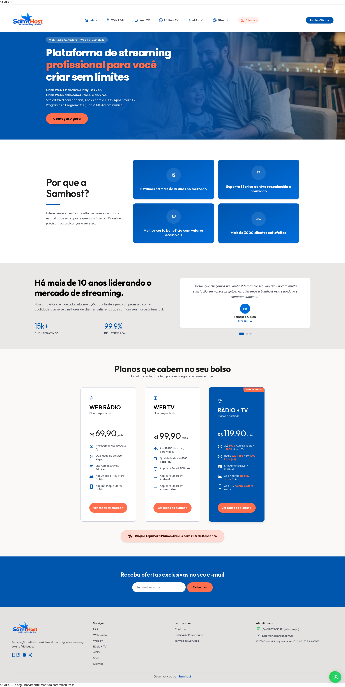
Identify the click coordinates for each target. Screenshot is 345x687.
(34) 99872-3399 (272, 629)
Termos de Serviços (187, 640)
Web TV (98, 640)
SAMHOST (7, 2)
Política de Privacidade (189, 635)
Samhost (184, 676)
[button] (336, 677)
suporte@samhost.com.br (277, 635)
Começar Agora (67, 118)
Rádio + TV (100, 646)
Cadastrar (200, 587)
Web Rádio (100, 635)
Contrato (180, 629)
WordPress (66, 685)
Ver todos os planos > (108, 508)
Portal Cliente (319, 20)
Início (96, 629)
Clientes (98, 663)
